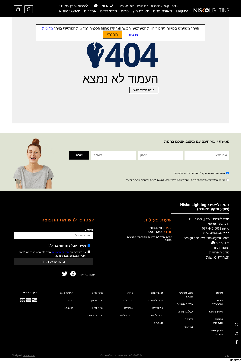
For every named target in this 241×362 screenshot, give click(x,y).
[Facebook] (236, 342)
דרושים (189, 319)
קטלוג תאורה (185, 311)
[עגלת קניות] (18, 9)
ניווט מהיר (222, 243)
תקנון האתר (221, 247)
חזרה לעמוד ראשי (143, 90)
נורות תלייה (126, 315)
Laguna (182, 11)
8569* (105, 6)
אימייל (89, 230)
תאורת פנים (162, 11)
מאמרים (158, 322)
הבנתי (112, 34)
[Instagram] (236, 333)
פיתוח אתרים (29, 355)
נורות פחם (97, 307)
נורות (125, 11)
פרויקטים (142, 6)
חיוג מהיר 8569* (218, 224)
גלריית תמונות (185, 304)
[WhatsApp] (236, 324)
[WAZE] (95, 6)
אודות (175, 6)
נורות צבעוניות (95, 315)
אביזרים (90, 11)
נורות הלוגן (97, 300)
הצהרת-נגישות (217, 257)
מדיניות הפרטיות (60, 252)
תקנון (226, 355)
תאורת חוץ (141, 11)
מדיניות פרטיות (219, 252)
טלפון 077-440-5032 (215, 228)
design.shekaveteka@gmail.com (206, 238)
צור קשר (188, 326)
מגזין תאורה (127, 6)
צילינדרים (157, 307)
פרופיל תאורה (155, 300)
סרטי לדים (108, 11)
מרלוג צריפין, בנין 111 (71, 6)
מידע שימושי (215, 311)
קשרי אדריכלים (160, 6)
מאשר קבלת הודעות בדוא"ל (67, 245)
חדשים (69, 300)
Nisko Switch (69, 11)
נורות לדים (157, 315)
